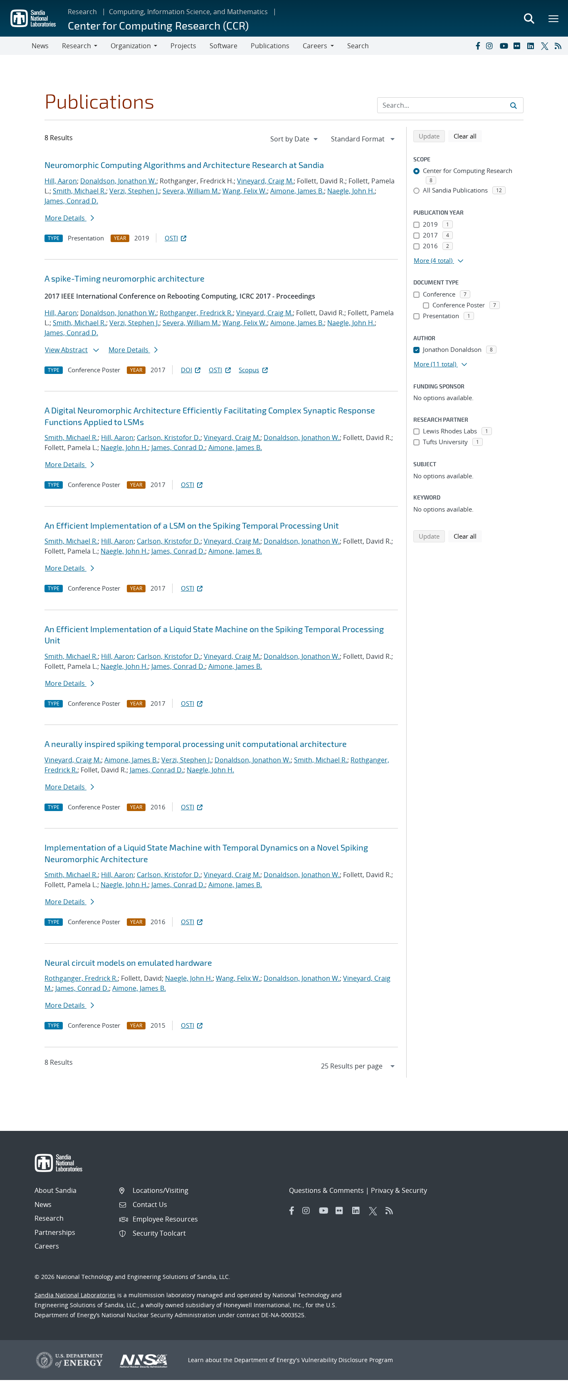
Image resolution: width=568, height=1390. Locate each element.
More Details (65, 218)
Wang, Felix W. (244, 190)
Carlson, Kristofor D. (168, 437)
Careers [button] (315, 45)
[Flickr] (519, 46)
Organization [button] (131, 45)
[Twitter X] (546, 46)
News (40, 45)
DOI (186, 370)
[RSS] (560, 46)
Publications (270, 45)
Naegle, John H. (351, 190)
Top (543, 1380)
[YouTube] (505, 46)
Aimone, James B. (297, 190)
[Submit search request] (514, 105)
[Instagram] (491, 46)
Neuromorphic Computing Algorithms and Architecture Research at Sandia (184, 165)
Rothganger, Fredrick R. (196, 312)
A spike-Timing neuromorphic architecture (124, 278)
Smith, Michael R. (79, 190)
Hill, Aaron (60, 180)
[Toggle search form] (529, 18)
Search (358, 45)
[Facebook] (477, 46)
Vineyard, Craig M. (265, 180)
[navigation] (294, 139)
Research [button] (76, 45)
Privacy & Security (399, 1190)
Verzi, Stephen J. (134, 190)
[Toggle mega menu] (554, 18)
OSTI (171, 238)
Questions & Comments (326, 1190)
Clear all (468, 135)
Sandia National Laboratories (75, 1295)
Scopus (249, 370)
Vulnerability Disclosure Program (347, 1360)
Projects (183, 45)
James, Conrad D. (71, 200)
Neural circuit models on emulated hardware (128, 962)
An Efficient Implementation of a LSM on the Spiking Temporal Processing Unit (191, 525)
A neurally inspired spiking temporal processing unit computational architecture (195, 744)
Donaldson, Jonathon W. (118, 180)
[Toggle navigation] (16, 46)
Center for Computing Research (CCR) (158, 25)
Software (223, 45)
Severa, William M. (191, 190)
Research (82, 11)
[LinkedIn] (532, 46)
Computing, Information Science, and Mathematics (188, 11)
